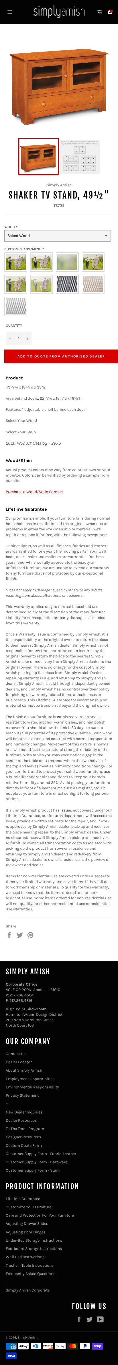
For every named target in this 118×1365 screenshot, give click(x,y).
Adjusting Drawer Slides (27, 1223)
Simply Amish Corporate (28, 1290)
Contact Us (15, 1053)
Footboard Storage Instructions (34, 1248)
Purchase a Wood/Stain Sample (34, 491)
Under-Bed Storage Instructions (34, 1240)
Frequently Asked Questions (30, 1273)
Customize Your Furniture (28, 1207)
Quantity (14, 326)
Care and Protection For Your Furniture (40, 1215)
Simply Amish (27, 1337)
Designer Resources (23, 1137)
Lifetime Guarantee (23, 1198)
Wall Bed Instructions (25, 1256)
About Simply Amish (24, 1070)
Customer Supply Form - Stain (33, 1170)
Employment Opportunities (30, 1078)
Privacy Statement (22, 1095)
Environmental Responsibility (32, 1087)
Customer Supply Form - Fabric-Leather (41, 1153)
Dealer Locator (19, 1062)
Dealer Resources (21, 1120)
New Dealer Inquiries (24, 1112)
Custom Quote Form (24, 1145)
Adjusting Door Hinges (26, 1232)
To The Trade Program (25, 1128)
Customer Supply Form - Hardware (36, 1162)
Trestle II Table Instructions (30, 1265)
